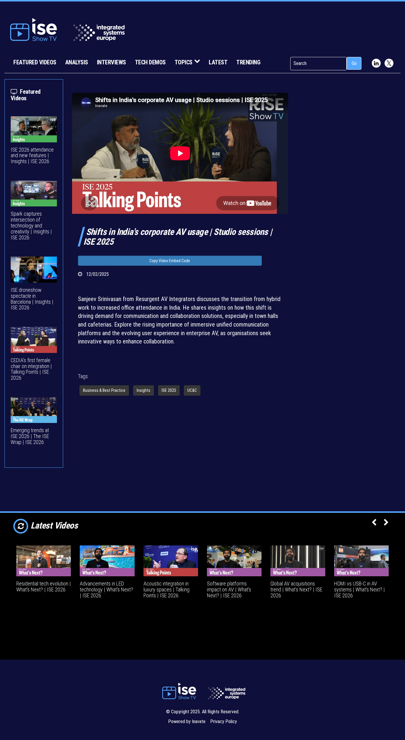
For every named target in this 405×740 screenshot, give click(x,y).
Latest (218, 62)
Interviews (111, 62)
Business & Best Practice (104, 390)
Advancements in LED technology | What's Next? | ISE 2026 (106, 589)
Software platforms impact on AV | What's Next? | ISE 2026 (229, 589)
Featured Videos (34, 62)
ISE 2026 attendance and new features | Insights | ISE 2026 (32, 156)
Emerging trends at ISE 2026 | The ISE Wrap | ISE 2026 (30, 436)
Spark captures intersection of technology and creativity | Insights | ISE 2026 (31, 225)
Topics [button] (183, 62)
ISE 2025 (169, 390)
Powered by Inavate (186, 721)
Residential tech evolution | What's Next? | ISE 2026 (43, 586)
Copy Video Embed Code (169, 260)
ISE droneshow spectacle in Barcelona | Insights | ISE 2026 (32, 299)
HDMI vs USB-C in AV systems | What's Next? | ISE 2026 (359, 589)
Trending (248, 62)
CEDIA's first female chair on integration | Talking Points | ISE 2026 (31, 369)
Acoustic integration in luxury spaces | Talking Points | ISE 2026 (166, 589)
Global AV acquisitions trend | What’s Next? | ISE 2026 (296, 589)
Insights (143, 390)
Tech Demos (150, 62)
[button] (374, 522)
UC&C (192, 390)
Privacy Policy (223, 721)
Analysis (76, 62)
